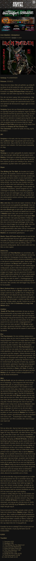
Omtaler (14, 37)
